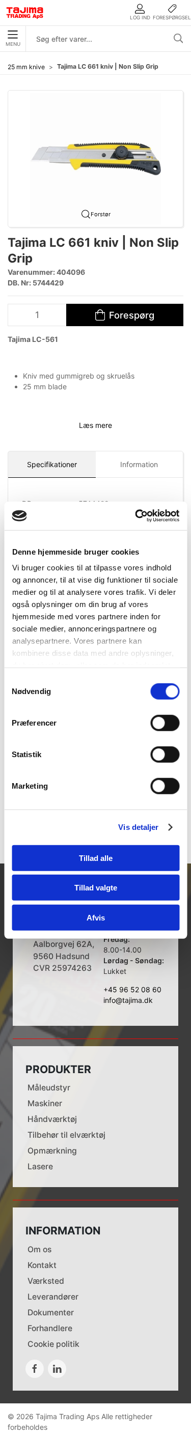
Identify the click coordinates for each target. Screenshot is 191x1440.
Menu (13, 44)
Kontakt (42, 1265)
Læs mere (95, 425)
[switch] (164, 722)
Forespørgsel (172, 17)
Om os (39, 1249)
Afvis (96, 917)
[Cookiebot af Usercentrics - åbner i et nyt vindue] (136, 516)
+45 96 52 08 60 (132, 989)
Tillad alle (96, 857)
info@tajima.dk (128, 1000)
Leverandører (53, 1297)
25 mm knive (26, 67)
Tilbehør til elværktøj (66, 1135)
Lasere (40, 1166)
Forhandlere (50, 1328)
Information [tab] (139, 464)
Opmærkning (52, 1151)
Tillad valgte (95, 887)
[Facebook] (34, 1369)
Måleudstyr (49, 1087)
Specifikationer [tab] (52, 464)
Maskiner (45, 1103)
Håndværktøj (52, 1119)
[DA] (25, 12)
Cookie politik (53, 1344)
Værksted (46, 1281)
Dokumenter (51, 1312)
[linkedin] (57, 1369)
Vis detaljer (138, 827)
